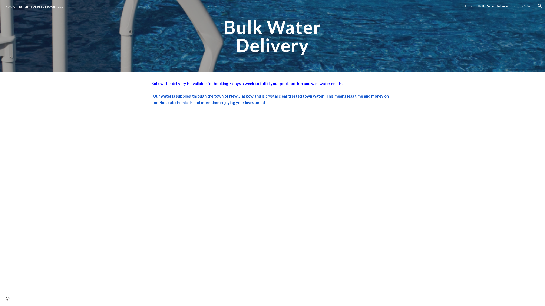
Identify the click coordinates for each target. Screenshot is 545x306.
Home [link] (468, 6)
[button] (540, 6)
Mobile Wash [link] (522, 6)
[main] (272, 36)
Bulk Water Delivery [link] (493, 6)
